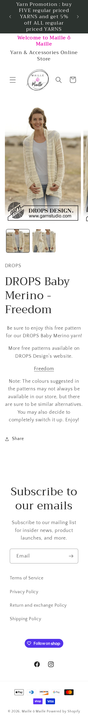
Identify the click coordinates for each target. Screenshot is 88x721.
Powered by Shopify (63, 711)
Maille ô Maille (34, 711)
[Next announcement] (78, 16)
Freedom (44, 368)
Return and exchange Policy (38, 605)
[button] (13, 80)
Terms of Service (26, 578)
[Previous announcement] (10, 16)
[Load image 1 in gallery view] (17, 240)
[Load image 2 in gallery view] (44, 240)
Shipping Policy (25, 619)
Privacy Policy (24, 591)
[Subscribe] (71, 556)
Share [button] (18, 438)
